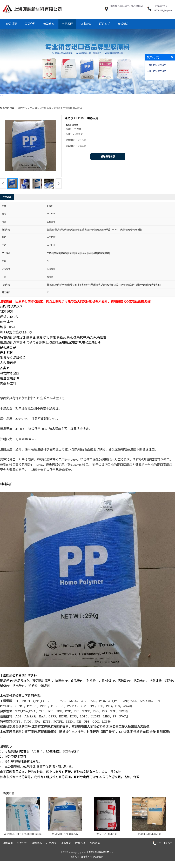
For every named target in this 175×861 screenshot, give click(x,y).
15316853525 (160, 6)
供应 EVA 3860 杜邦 (106, 834)
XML (112, 852)
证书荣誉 (85, 23)
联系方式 (104, 23)
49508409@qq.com (162, 10)
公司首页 (11, 23)
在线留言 (123, 23)
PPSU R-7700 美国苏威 (149, 834)
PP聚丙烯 (46, 108)
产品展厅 (67, 23)
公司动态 (48, 23)
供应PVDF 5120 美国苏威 (64, 834)
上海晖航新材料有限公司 (97, 852)
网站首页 (22, 108)
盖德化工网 (86, 857)
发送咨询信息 (108, 156)
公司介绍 (30, 23)
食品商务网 (98, 857)
